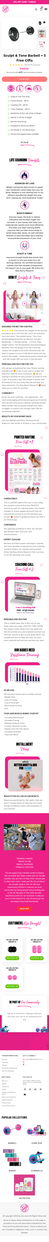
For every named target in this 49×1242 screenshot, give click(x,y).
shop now (11, 958)
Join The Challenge (8, 1071)
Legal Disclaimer (7, 1100)
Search (4, 1089)
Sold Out (24, 79)
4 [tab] (30, 846)
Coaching (5, 1062)
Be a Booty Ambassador (9, 1068)
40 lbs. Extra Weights (37, 941)
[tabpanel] (25, 473)
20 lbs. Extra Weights (12, 969)
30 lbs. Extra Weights (12, 941)
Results (4, 1084)
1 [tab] (25, 490)
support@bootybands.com (34, 1059)
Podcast (4, 1065)
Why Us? (4, 1081)
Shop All (4, 1059)
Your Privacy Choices (8, 1105)
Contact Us (5, 1086)
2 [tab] (23, 846)
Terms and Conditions (9, 1097)
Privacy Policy (6, 1103)
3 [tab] (26, 846)
